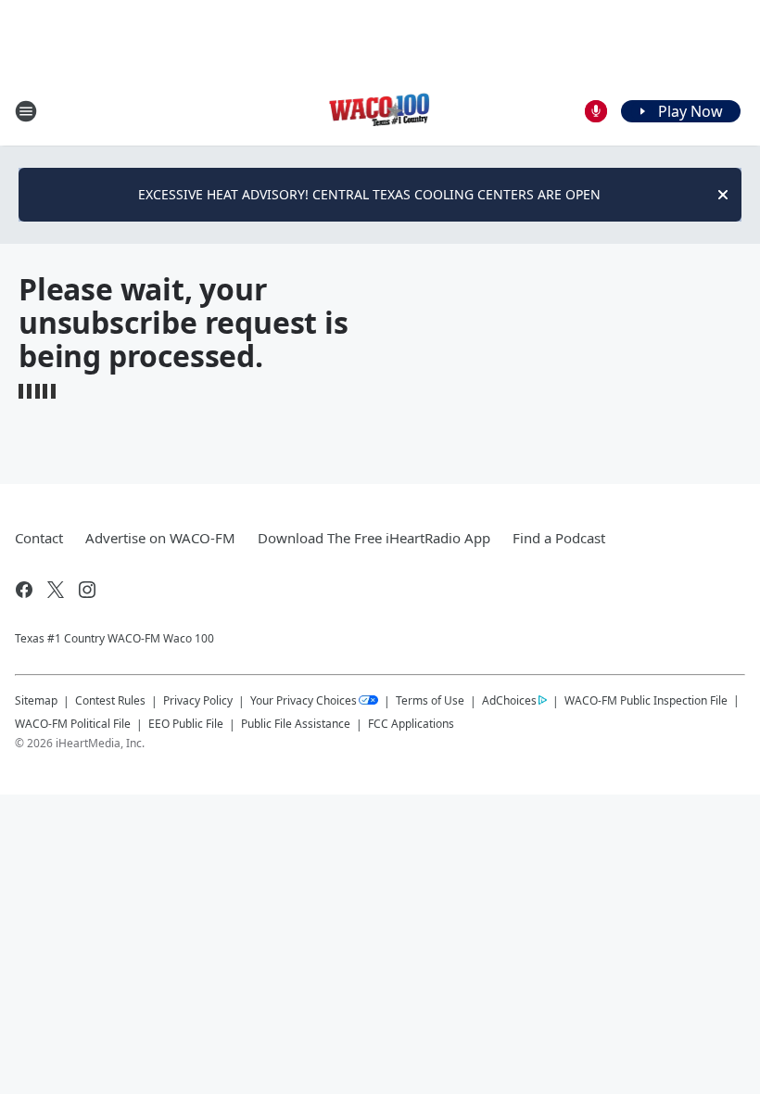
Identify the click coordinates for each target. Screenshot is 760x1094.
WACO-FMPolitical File (73, 723)
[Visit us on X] (55, 590)
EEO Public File (185, 723)
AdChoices (509, 700)
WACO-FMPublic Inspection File (646, 700)
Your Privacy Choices (303, 700)
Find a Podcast (559, 537)
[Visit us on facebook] (24, 590)
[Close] (723, 195)
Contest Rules (110, 700)
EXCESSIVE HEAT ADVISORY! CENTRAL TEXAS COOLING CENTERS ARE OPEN (369, 194)
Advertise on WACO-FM (160, 537)
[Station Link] (380, 111)
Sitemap (36, 700)
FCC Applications (411, 723)
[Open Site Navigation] (26, 111)
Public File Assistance (295, 723)
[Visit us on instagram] (87, 590)
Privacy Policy (198, 700)
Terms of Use (430, 700)
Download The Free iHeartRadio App (374, 537)
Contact (39, 537)
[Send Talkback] (596, 111)
